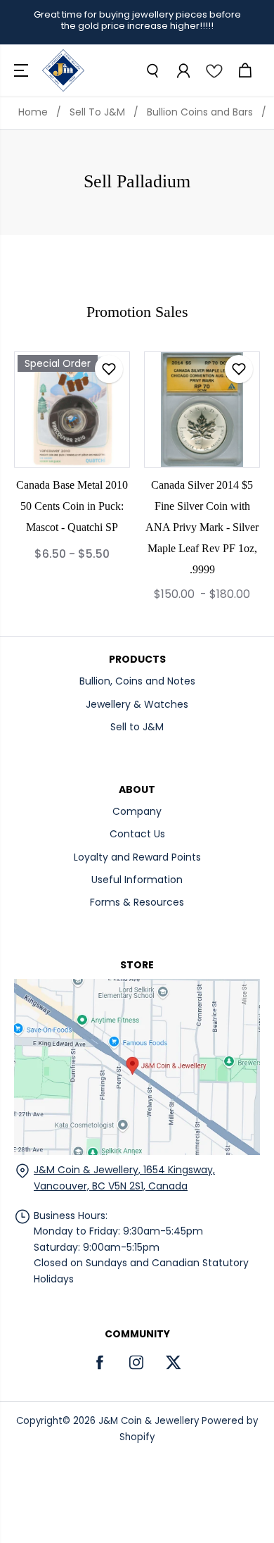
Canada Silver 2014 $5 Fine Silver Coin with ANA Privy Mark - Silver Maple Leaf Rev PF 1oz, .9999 (202, 527)
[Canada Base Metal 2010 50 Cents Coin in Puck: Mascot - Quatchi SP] (72, 409)
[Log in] (182, 70)
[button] (22, 70)
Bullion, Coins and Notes (137, 681)
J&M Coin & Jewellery (148, 1421)
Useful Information (137, 880)
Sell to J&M (137, 727)
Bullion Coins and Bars (200, 112)
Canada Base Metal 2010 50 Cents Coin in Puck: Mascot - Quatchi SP (72, 506)
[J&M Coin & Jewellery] (63, 70)
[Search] (151, 70)
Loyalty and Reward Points (137, 857)
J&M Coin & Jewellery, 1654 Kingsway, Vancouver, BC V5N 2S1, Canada (124, 1177)
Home (33, 112)
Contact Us (137, 834)
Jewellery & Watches (137, 704)
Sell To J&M (97, 112)
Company (137, 811)
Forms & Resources (137, 902)
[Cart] (244, 70)
